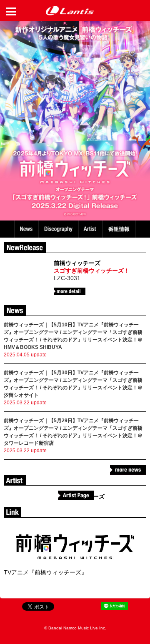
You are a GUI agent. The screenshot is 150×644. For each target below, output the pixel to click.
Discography (59, 229)
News (26, 229)
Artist (91, 229)
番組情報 (120, 229)
